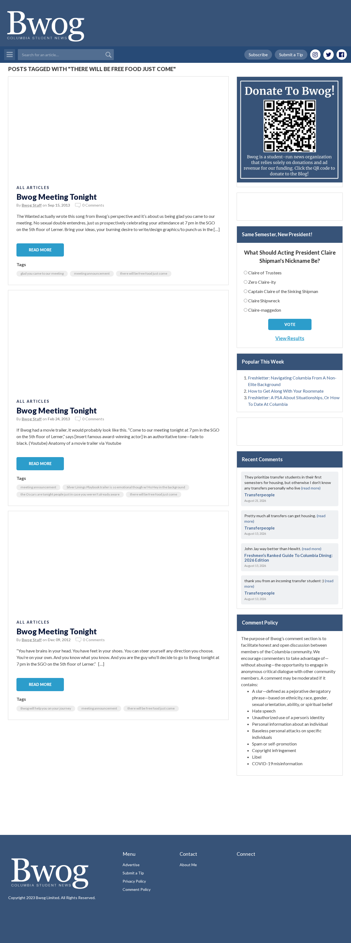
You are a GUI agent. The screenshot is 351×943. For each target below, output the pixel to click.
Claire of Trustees (265, 272)
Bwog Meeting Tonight (56, 196)
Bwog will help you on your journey (46, 708)
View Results (289, 338)
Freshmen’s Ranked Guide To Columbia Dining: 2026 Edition (288, 557)
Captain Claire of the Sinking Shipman (283, 291)
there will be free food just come (143, 273)
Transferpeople (259, 494)
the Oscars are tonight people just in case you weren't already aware (70, 494)
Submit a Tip (291, 54)
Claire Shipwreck (264, 300)
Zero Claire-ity (262, 282)
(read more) (311, 488)
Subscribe (258, 54)
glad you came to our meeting (42, 273)
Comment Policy (137, 889)
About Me (188, 864)
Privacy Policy (134, 881)
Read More (40, 249)
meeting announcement (92, 273)
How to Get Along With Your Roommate (286, 390)
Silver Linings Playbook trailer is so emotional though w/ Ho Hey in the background (126, 487)
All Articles (33, 187)
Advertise (131, 864)
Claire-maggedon (264, 310)
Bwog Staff (32, 205)
